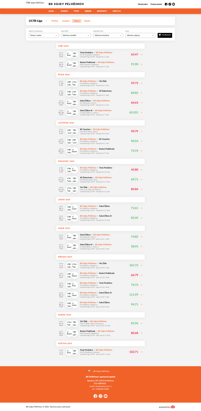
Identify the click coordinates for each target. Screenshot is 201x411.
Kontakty (102, 11)
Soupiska (66, 21)
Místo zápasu (36, 31)
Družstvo (98, 31)
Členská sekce (143, 4)
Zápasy (77, 21)
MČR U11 (117, 11)
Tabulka (87, 21)
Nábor (88, 11)
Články (64, 11)
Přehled (55, 21)
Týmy (76, 11)
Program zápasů (156, 4)
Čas (127, 31)
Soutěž (64, 31)
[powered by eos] (167, 406)
